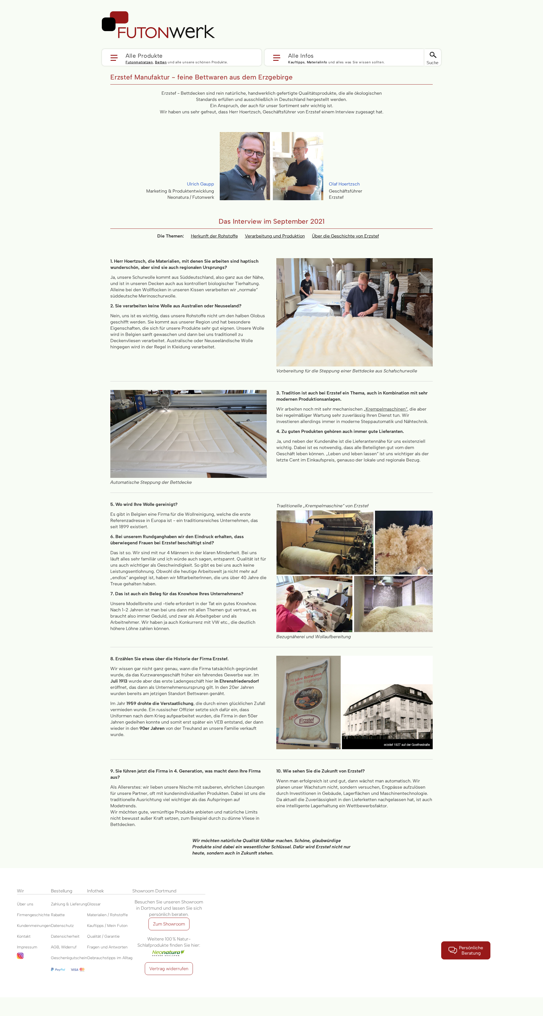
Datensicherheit (65, 936)
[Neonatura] (169, 951)
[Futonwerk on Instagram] (34, 958)
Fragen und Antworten (107, 947)
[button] (182, 57)
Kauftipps (296, 62)
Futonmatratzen (139, 62)
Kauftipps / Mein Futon (107, 925)
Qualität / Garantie (103, 936)
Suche (432, 62)
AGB (55, 947)
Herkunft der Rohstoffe (214, 236)
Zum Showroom (169, 924)
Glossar (94, 904)
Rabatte (58, 915)
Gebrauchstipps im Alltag (109, 957)
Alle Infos (301, 55)
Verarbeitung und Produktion (275, 236)
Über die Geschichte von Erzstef (345, 236)
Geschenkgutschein (69, 957)
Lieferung (78, 904)
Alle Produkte (144, 55)
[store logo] (158, 24)
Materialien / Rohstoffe (107, 915)
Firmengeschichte (33, 915)
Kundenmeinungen (34, 925)
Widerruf (69, 947)
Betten (161, 62)
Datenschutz (62, 925)
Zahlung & (60, 904)
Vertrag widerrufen (168, 968)
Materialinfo (317, 62)
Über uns (25, 904)
